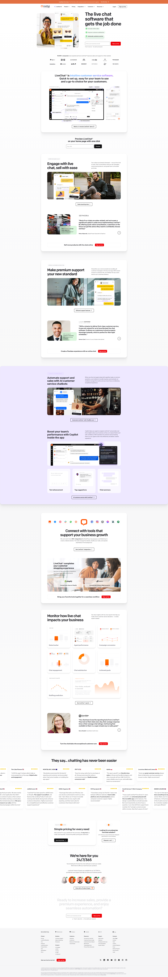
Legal (114, 952)
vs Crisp (57, 950)
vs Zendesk (57, 947)
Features (43, 943)
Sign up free (122, 6)
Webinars (100, 940)
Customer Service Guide (89, 940)
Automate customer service (95, 36)
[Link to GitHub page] (126, 960)
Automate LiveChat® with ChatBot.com (83, 420)
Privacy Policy (103, 974)
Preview (98, 146)
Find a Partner (116, 950)
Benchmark (86, 943)
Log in (114, 6)
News (42, 952)
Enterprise (57, 941)
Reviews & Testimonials (74, 941)
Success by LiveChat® (88, 938)
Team (114, 941)
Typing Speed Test (88, 945)
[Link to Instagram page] (115, 960)
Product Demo (44, 946)
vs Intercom (57, 954)
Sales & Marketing (59, 940)
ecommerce (77, 967)
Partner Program (116, 948)
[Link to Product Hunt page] (119, 960)
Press (114, 946)
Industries (72, 938)
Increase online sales (93, 28)
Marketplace (43, 950)
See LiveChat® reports (83, 703)
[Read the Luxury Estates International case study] (119, 338)
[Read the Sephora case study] (119, 232)
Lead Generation (44, 945)
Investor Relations (116, 945)
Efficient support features (83, 310)
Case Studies (72, 943)
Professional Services (102, 941)
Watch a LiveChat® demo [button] (83, 126)
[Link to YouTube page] (111, 960)
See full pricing (60, 840)
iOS (101, 931)
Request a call (108, 840)
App (42, 948)
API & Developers (102, 943)
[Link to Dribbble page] (122, 960)
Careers (114, 943)
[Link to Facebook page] (108, 960)
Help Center (100, 938)
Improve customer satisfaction (96, 32)
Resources (99, 6)
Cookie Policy (112, 973)
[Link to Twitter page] (100, 960)
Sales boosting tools (83, 204)
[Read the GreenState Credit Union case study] (119, 730)
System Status (101, 945)
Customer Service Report (89, 941)
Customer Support (59, 938)
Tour (42, 941)
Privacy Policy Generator (89, 946)
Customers (90, 6)
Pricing (73, 6)
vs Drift (56, 949)
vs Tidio (56, 952)
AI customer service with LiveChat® (83, 497)
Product (66, 6)
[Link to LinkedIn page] (104, 960)
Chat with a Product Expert (82, 888)
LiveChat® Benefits (45, 940)
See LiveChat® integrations (83, 549)
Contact (114, 940)
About (115, 938)
